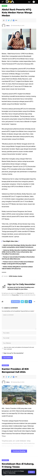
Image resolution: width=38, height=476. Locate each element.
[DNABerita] (10, 2)
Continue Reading (19, 451)
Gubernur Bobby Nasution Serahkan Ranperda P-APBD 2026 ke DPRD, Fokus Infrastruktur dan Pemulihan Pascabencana (19, 252)
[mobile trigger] (3, 2)
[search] (26, 2)
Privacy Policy (15, 295)
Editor (8, 25)
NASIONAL (5, 365)
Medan (4, 5)
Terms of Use (12, 473)
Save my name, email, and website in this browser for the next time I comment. (19, 348)
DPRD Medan (13, 276)
